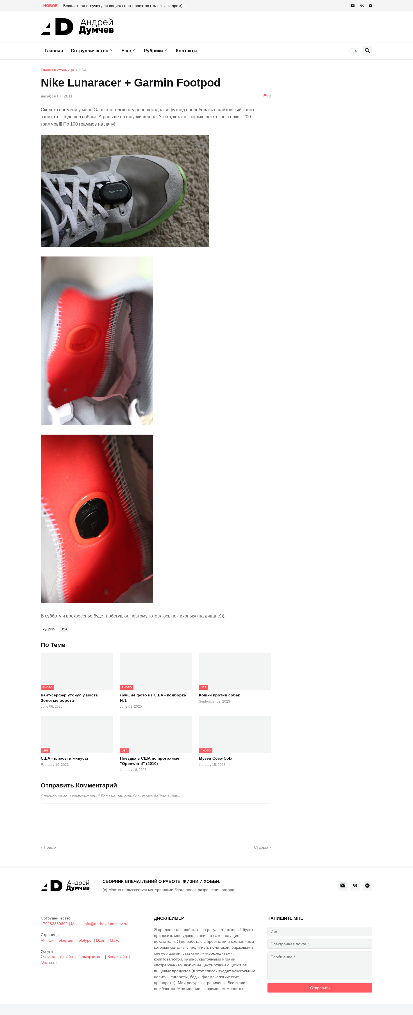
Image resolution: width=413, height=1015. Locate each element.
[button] (353, 51)
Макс (75, 923)
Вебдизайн (117, 956)
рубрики (153, 50)
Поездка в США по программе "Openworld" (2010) (149, 761)
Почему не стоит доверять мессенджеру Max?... (107, 5)
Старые (261, 847)
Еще (126, 50)
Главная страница (57, 70)
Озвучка (48, 956)
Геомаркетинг (90, 956)
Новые (50, 847)
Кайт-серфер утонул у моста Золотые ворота (69, 697)
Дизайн (66, 956)
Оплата (48, 962)
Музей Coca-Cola (215, 758)
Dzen (100, 940)
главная (54, 50)
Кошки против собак (219, 695)
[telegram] (370, 6)
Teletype (84, 940)
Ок (51, 940)
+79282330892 (54, 923)
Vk (43, 940)
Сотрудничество (89, 50)
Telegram (65, 940)
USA (83, 70)
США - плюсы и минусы (64, 758)
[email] (353, 6)
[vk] (362, 6)
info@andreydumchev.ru (105, 923)
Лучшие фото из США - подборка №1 (153, 697)
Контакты (187, 50)
